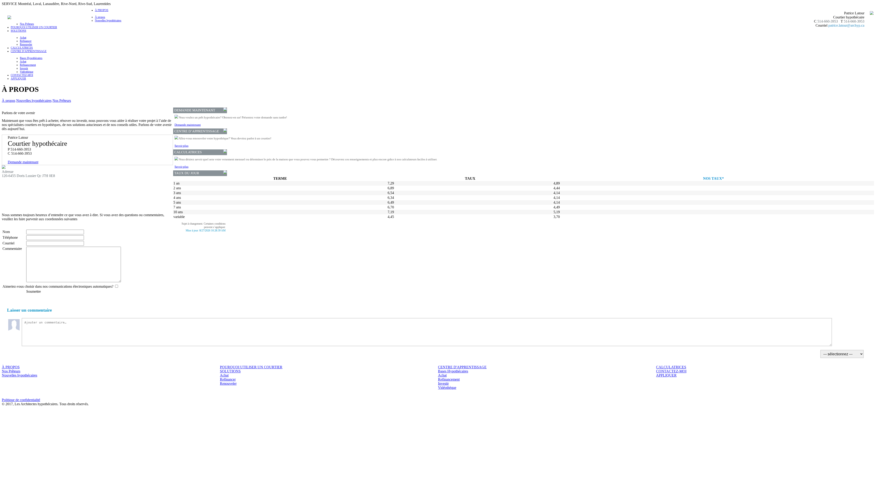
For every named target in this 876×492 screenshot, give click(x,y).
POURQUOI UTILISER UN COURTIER (34, 27)
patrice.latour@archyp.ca (846, 25)
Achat (23, 37)
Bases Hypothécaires (31, 58)
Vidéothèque (26, 71)
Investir (24, 68)
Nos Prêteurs (27, 24)
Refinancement (28, 65)
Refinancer (25, 41)
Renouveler (26, 44)
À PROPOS (11, 367)
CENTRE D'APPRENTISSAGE (462, 367)
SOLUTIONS (230, 371)
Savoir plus (181, 145)
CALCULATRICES (22, 47)
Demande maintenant (23, 162)
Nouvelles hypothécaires (108, 20)
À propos (100, 17)
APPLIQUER (18, 78)
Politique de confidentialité (21, 400)
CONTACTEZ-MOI (22, 75)
